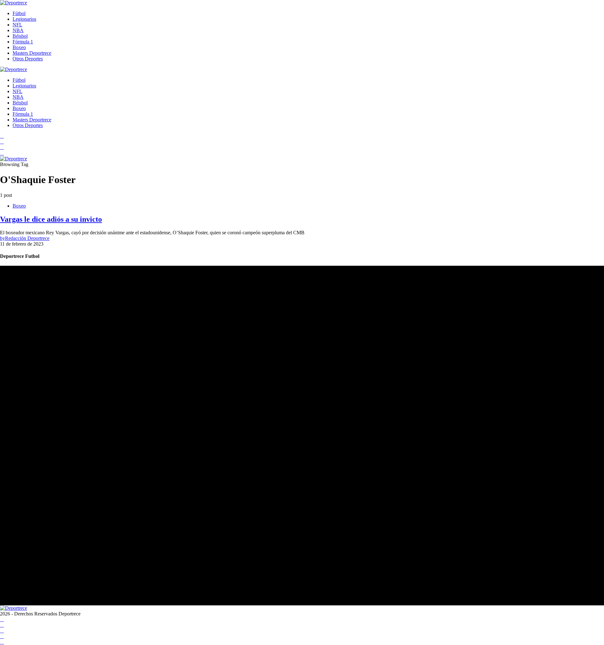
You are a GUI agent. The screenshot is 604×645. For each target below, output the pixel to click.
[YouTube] (2, 141)
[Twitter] (2, 153)
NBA (18, 30)
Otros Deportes (28, 58)
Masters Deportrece (32, 53)
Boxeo (19, 47)
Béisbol (20, 36)
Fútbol (19, 13)
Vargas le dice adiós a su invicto (51, 219)
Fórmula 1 (23, 41)
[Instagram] (2, 147)
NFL (17, 24)
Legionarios (24, 19)
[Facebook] (2, 136)
